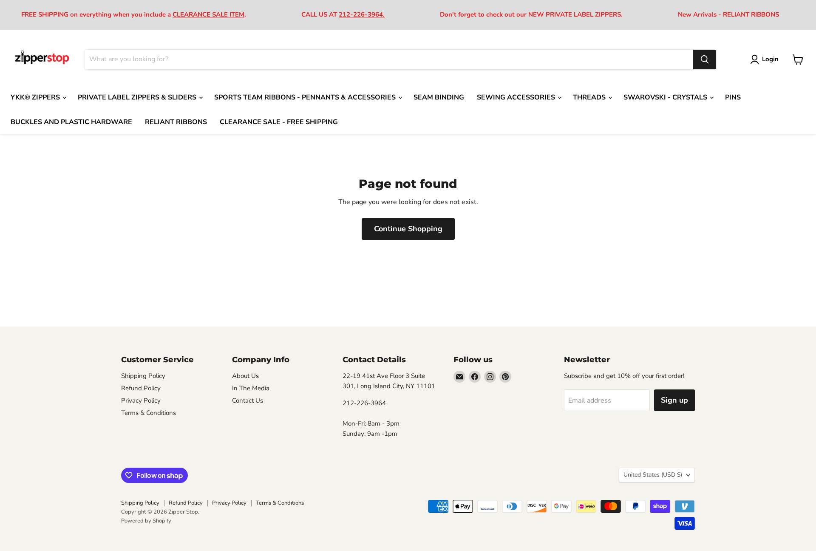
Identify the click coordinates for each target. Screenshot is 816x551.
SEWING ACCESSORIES (517, 97)
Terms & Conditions (148, 413)
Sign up (674, 400)
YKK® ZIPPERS (36, 97)
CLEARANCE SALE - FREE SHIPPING (279, 122)
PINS (733, 97)
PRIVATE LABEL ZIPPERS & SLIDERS (138, 97)
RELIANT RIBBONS (176, 122)
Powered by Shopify (146, 521)
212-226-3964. (362, 14)
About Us (245, 376)
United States (652, 475)
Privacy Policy (141, 400)
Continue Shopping (408, 229)
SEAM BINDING (439, 97)
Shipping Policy (143, 376)
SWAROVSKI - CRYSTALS (666, 97)
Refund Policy (141, 388)
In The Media (250, 388)
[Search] (704, 59)
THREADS (590, 97)
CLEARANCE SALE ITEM (208, 14)
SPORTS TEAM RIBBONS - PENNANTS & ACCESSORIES (305, 97)
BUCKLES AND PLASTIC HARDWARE (71, 122)
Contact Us (247, 400)
